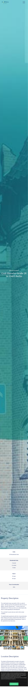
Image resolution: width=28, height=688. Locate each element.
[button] (2, 638)
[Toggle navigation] (24, 3)
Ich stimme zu (14, 684)
